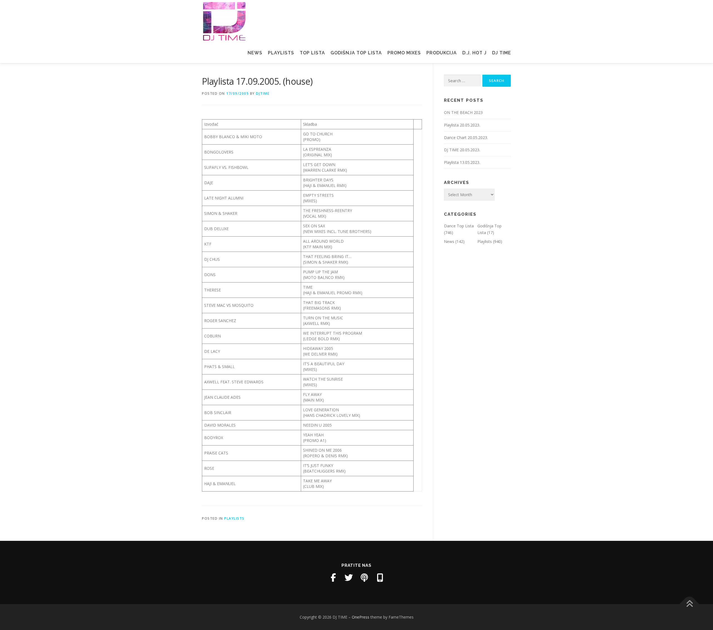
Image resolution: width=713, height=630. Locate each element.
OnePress (360, 617)
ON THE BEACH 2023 (463, 112)
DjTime (262, 93)
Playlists (281, 52)
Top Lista (312, 52)
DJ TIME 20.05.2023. (462, 149)
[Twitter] (349, 577)
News (255, 52)
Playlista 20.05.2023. (462, 125)
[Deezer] (380, 577)
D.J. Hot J (474, 52)
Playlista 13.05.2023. (462, 162)
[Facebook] (333, 577)
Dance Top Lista (459, 225)
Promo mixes (404, 52)
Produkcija (441, 52)
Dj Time (501, 52)
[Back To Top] (689, 604)
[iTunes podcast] (364, 577)
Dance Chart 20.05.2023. (466, 137)
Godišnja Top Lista (356, 52)
